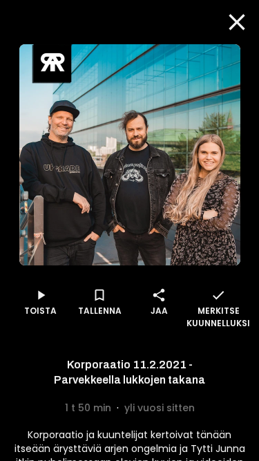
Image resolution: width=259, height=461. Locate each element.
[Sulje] (237, 22)
